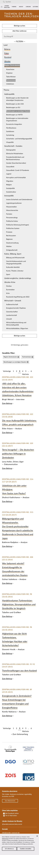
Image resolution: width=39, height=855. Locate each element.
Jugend (8, 174)
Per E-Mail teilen (11, 815)
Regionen (9, 239)
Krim (8, 293)
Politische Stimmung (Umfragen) (17, 225)
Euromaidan (10, 289)
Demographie (11, 150)
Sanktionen (10, 131)
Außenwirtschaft (12, 304)
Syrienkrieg (10, 135)
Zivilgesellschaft (11, 250)
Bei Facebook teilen (12, 813)
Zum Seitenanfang (20, 734)
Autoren (35, 6)
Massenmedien (11, 207)
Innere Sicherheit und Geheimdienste (19, 199)
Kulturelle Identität (13, 267)
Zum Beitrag (7, 403)
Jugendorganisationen (14, 203)
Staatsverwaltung (12, 243)
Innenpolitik (9, 196)
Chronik (28, 6)
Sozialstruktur (11, 192)
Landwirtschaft (11, 315)
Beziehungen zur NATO (14, 115)
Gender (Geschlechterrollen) (16, 163)
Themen (14, 6)
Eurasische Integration (14, 124)
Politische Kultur (12, 221)
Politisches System (12, 228)
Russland (7, 57)
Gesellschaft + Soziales (13, 146)
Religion (9, 185)
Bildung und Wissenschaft (15, 257)
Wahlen (9, 246)
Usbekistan (10, 84)
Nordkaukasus (11, 128)
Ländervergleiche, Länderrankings (17, 278)
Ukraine (7, 61)
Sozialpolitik (10, 188)
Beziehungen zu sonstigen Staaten (18, 111)
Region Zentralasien (12, 65)
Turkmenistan (11, 80)
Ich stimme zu (9, 848)
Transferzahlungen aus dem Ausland (19, 671)
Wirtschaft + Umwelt (12, 301)
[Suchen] (4, 2)
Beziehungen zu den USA (15, 104)
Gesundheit (10, 166)
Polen (6, 53)
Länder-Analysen (7, 6)
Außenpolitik (9, 94)
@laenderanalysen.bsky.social (12, 824)
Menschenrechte (12, 210)
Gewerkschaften (12, 312)
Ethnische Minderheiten (14, 153)
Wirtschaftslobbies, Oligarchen (17, 328)
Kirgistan (9, 73)
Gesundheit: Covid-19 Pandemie (17, 170)
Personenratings (12, 217)
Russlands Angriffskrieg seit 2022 (17, 297)
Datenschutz (5, 838)
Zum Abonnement (10, 800)
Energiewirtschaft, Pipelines (16, 308)
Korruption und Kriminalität (16, 177)
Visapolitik (10, 142)
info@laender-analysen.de (11, 833)
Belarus (7, 49)
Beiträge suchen (19, 26)
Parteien (9, 214)
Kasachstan (10, 69)
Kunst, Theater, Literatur (14, 271)
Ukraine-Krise (9, 282)
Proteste (9, 232)
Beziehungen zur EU (13, 107)
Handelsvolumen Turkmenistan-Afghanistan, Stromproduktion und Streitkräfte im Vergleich (19, 605)
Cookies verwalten (25, 848)
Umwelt (9, 319)
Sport (8, 274)
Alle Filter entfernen (19, 31)
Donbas (9, 286)
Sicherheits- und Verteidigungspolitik (19, 139)
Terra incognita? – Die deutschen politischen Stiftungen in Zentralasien (18, 454)
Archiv (21, 6)
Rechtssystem (11, 235)
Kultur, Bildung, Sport (12, 254)
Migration (9, 181)
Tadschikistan (11, 76)
